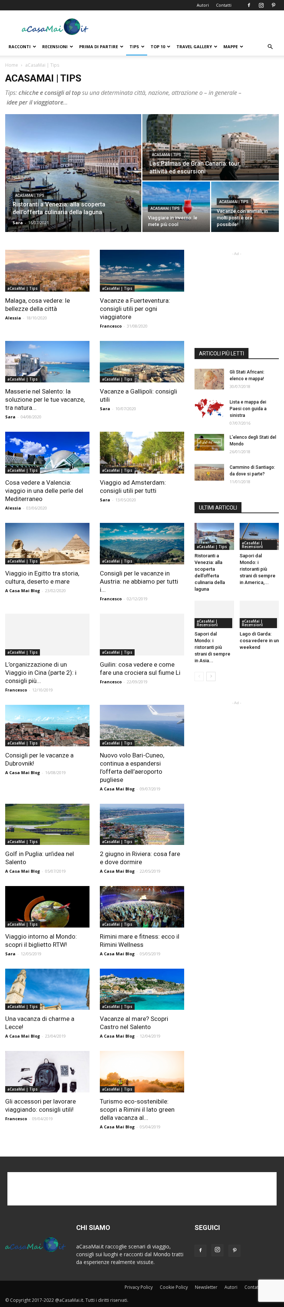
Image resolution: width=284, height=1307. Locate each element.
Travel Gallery (194, 46)
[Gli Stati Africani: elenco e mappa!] (209, 379)
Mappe (230, 46)
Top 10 (158, 46)
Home (11, 65)
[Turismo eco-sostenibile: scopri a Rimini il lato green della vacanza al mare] (142, 1071)
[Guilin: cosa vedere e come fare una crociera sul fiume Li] (142, 635)
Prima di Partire (98, 46)
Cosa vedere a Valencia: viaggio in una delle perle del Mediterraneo (44, 490)
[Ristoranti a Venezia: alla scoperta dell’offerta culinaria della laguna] (73, 173)
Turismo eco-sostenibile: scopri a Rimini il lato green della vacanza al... (137, 1109)
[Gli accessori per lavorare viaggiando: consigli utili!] (47, 1071)
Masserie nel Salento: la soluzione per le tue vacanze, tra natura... (45, 399)
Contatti (223, 5)
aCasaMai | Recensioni (252, 544)
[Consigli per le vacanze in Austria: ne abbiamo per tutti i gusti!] (142, 544)
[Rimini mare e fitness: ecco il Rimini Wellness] (142, 907)
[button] (270, 46)
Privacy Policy (139, 1287)
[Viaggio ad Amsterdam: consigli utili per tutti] (142, 453)
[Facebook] (248, 5)
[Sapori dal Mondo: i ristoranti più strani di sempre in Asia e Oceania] (214, 614)
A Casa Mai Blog (22, 590)
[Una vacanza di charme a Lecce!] (47, 989)
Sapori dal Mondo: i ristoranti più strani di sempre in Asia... (212, 647)
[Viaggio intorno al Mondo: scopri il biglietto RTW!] (47, 907)
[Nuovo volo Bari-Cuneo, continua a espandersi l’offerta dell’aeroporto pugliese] (142, 725)
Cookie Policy (174, 1287)
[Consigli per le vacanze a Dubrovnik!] (47, 725)
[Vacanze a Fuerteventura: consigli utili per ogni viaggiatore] (142, 271)
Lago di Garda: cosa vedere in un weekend (259, 640)
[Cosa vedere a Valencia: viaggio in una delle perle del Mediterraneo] (47, 453)
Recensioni (55, 46)
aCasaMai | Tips (29, 195)
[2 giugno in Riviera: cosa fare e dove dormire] (142, 824)
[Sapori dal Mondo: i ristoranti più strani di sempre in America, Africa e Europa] (259, 536)
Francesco (111, 326)
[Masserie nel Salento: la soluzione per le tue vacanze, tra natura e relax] (47, 362)
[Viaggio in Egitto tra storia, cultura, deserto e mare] (47, 544)
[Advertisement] (191, 27)
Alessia (13, 318)
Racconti (20, 46)
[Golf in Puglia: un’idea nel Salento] (47, 824)
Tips (134, 46)
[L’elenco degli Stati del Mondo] (209, 442)
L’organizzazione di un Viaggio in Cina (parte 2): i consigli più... (41, 672)
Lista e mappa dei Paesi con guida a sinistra (248, 408)
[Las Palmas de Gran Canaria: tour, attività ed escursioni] (210, 147)
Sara (18, 222)
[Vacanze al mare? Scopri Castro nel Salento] (142, 989)
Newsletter (206, 1287)
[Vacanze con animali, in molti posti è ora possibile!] (245, 207)
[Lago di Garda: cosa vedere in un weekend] (259, 614)
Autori (203, 5)
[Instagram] (261, 5)
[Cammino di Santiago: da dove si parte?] (209, 472)
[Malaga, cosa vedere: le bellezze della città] (47, 271)
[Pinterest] (273, 5)
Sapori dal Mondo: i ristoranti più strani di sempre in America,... (257, 569)
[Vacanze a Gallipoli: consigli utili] (142, 362)
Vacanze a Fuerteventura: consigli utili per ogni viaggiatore (135, 309)
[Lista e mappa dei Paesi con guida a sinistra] (209, 408)
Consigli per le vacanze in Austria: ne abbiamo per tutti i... (139, 581)
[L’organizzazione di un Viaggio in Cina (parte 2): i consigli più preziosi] (47, 635)
